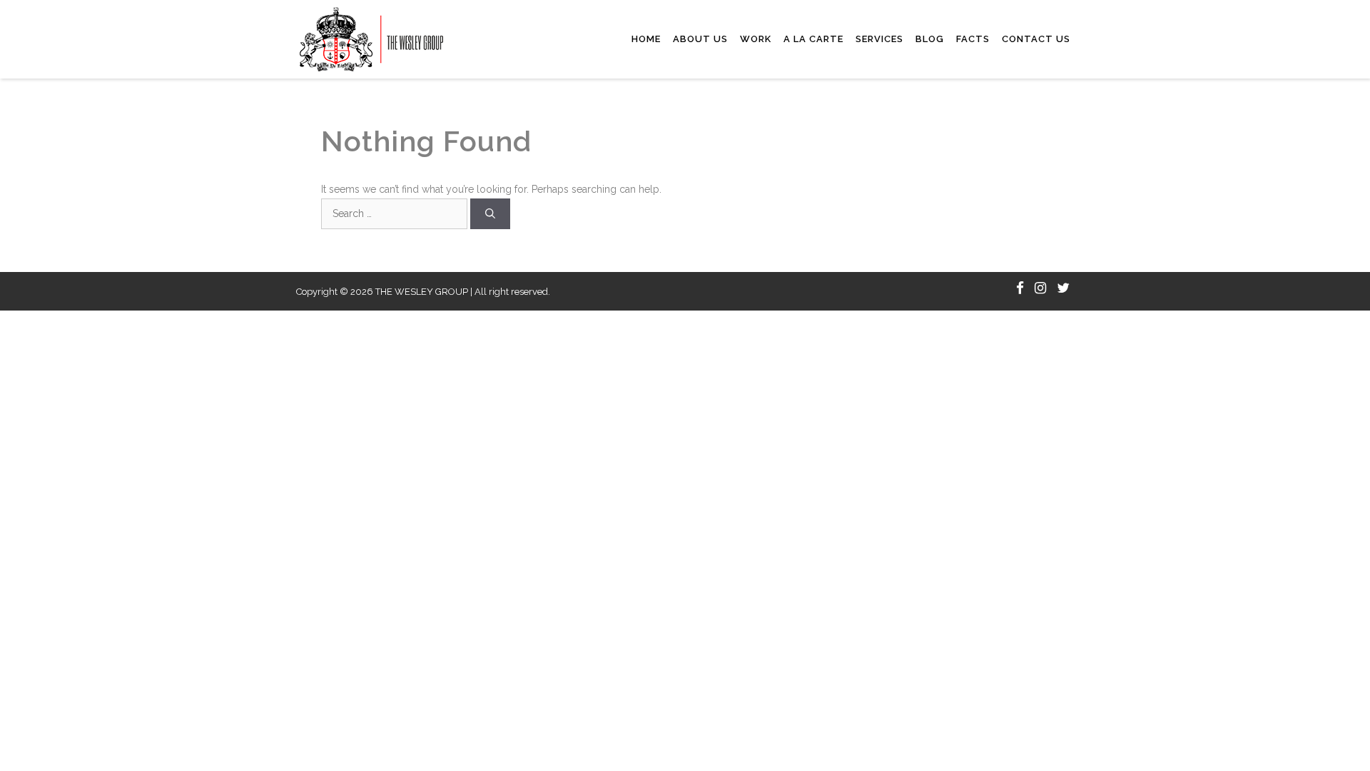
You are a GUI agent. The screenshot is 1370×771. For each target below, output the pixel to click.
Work (755, 39)
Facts (973, 39)
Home (646, 39)
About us (700, 39)
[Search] (490, 213)
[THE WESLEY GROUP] (371, 38)
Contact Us (1036, 39)
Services (879, 39)
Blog (929, 39)
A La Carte (813, 39)
